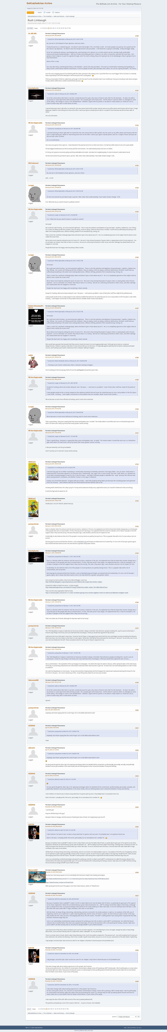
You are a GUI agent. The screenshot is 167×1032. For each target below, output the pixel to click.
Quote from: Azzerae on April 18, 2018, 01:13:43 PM (61, 830)
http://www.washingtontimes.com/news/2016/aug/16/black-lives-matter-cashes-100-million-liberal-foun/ (77, 587)
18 (69, 28)
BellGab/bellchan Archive (39, 3)
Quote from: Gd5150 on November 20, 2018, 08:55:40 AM (63, 899)
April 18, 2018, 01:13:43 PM (52, 775)
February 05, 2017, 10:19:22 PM (53, 408)
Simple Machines (39, 1027)
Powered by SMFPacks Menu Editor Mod (83, 1030)
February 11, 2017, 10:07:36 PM (53, 602)
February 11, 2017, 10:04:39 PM (53, 553)
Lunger (31, 185)
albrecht (31, 748)
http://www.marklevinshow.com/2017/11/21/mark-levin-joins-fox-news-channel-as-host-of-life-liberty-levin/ (77, 879)
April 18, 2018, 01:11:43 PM (52, 750)
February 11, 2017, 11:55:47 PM (53, 649)
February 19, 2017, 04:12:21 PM (53, 682)
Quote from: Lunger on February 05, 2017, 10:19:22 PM (62, 436)
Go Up (29, 1009)
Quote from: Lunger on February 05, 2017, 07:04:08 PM (62, 215)
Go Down (30, 28)
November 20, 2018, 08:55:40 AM (53, 826)
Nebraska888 (33, 680)
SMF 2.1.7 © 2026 (30, 1027)
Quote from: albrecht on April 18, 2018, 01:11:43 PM (62, 779)
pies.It (93, 636)
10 (53, 28)
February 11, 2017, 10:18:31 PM (53, 628)
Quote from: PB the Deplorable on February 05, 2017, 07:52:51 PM (65, 260)
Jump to (114, 1016)
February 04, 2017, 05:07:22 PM (53, 125)
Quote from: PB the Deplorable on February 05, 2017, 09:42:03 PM (65, 412)
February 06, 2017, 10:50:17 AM (53, 500)
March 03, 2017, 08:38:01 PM (52, 709)
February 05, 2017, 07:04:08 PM (53, 187)
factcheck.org (82, 541)
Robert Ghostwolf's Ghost (35, 307)
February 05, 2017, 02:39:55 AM (53, 165)
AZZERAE (31, 726)
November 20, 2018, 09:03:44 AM (53, 872)
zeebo (30, 355)
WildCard (31, 462)
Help (125, 1027)
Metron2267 (33, 870)
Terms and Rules (132, 1027)
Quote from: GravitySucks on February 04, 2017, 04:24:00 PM (64, 128)
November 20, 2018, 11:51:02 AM (53, 950)
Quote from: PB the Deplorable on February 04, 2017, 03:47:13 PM (65, 39)
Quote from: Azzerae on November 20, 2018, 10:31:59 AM (63, 953)
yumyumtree (33, 524)
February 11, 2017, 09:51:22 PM (53, 526)
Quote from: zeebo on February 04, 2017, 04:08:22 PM (62, 94)
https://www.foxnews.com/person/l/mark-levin (59, 882)
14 (61, 28)
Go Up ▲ (139, 1027)
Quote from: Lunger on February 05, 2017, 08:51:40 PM (62, 383)
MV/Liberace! (33, 163)
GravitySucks (33, 88)
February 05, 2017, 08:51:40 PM (53, 257)
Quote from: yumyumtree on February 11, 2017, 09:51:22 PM (64, 556)
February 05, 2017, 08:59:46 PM (53, 308)
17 (67, 28)
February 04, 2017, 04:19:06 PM (53, 35)
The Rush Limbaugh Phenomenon (55, 33)
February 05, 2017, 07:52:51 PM (53, 211)
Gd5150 (31, 824)
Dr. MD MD (32, 33)
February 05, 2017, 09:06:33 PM (53, 357)
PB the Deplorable (35, 123)
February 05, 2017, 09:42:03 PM (53, 379)
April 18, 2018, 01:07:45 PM (52, 727)
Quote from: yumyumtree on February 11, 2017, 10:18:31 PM (64, 653)
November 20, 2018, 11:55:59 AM (53, 981)
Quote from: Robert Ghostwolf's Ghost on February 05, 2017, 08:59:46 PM (67, 361)
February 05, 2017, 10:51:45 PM (53, 432)
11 (55, 28)
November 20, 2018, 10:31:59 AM (53, 895)
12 (57, 28)
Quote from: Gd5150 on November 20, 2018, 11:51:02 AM (63, 985)
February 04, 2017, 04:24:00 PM (53, 90)
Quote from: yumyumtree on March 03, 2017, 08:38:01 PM (63, 731)
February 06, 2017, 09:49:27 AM (53, 464)
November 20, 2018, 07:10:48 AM (53, 806)
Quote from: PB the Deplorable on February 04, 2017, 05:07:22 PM (65, 191)
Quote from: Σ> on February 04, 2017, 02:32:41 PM (61, 467)
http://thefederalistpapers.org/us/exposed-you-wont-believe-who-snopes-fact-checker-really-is (74, 582)
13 (59, 28)
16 (65, 28)
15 (63, 28)
